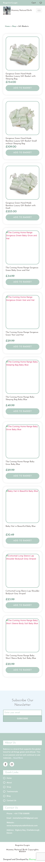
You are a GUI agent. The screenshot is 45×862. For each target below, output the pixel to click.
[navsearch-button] (29, 3)
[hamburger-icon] (39, 10)
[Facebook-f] (5, 764)
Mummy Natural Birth (21, 10)
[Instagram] (12, 764)
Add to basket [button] (22, 88)
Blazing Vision (35, 859)
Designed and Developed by (16, 859)
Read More (18, 758)
